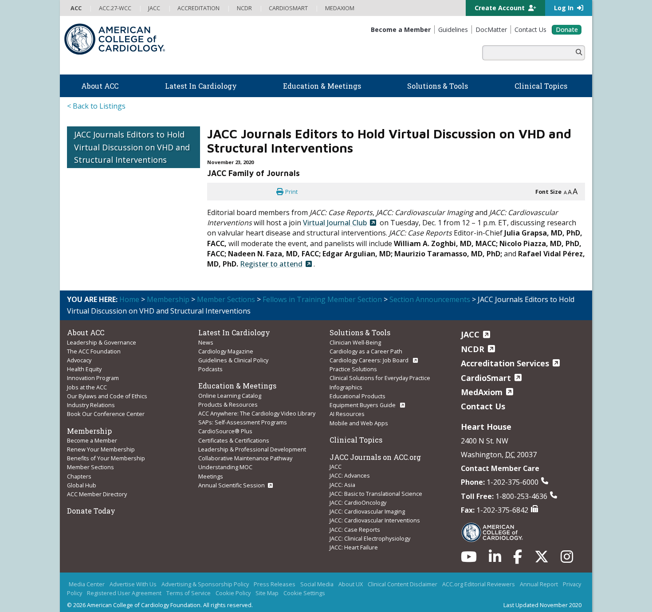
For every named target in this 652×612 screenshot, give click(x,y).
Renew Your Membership (101, 438)
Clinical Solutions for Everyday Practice (380, 367)
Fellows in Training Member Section (322, 288)
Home (129, 288)
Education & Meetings (237, 374)
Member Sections (226, 288)
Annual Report (539, 573)
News (205, 331)
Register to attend (271, 253)
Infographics (346, 376)
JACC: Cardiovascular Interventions (375, 509)
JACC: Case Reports (355, 518)
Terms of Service (188, 582)
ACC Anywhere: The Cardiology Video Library (256, 402)
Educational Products (357, 385)
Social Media (317, 573)
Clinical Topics (356, 428)
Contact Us (483, 395)
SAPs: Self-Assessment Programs (242, 411)
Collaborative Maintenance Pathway (245, 447)
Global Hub (81, 474)
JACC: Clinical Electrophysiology (370, 527)
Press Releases (274, 573)
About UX (350, 573)
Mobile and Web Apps (359, 412)
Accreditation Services (505, 352)
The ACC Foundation (94, 340)
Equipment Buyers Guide (363, 394)
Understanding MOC (225, 456)
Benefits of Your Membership (106, 447)
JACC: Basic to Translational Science (376, 482)
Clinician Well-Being (355, 331)
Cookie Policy (233, 582)
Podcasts (210, 358)
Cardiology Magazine (225, 340)
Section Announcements (429, 288)
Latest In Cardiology (234, 321)
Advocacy (79, 349)
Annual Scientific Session (231, 474)
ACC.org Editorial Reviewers (478, 573)
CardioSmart (486, 366)
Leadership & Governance (101, 331)
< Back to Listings (96, 95)
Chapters (79, 465)
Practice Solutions (353, 358)
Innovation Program (93, 367)
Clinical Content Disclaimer (402, 573)
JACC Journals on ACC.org (375, 446)
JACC (336, 455)
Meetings (210, 465)
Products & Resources (228, 393)
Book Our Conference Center (106, 403)
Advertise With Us (133, 573)
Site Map (267, 582)
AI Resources (347, 403)
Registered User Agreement (124, 582)
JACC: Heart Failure (354, 536)
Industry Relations (91, 394)
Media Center (87, 573)
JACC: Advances (350, 464)
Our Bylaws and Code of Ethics (107, 385)
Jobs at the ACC (87, 376)
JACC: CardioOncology (358, 491)
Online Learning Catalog (229, 384)
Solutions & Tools (360, 321)
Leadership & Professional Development (252, 438)
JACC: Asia (342, 474)
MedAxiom (482, 381)
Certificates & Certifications (233, 429)
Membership (168, 288)
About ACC (85, 321)
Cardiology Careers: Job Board (370, 349)
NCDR (472, 338)
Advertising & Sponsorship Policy (205, 573)
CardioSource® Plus (225, 420)
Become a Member (92, 429)
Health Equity (84, 358)
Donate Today (91, 499)
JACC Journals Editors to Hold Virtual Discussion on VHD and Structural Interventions (132, 136)
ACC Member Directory (97, 483)
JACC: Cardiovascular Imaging (367, 500)
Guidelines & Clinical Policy (233, 349)
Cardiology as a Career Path (366, 340)
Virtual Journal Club (335, 211)
